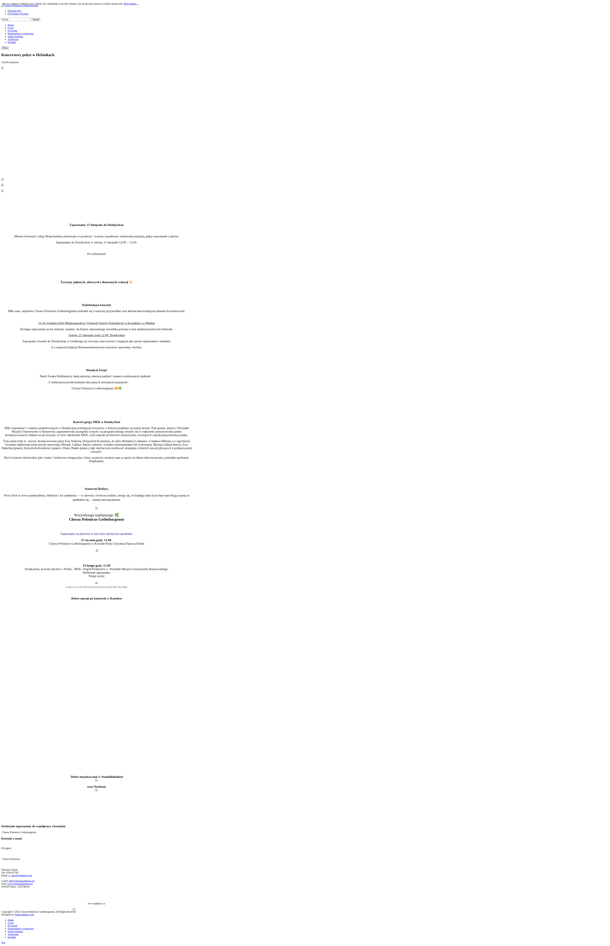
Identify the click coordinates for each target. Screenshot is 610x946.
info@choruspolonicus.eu (21, 881)
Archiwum (13, 934)
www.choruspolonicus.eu (20, 883)
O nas (11, 923)
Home (11, 920)
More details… (131, 3)
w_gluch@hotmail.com (20, 875)
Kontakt (12, 937)
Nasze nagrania (15, 931)
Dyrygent (12, 925)
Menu (5, 48)
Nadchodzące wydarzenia (21, 928)
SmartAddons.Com (24, 914)
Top (3, 942)
